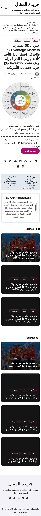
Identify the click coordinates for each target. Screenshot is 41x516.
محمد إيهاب (30, 322)
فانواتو (17, 40)
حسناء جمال (30, 258)
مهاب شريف (30, 290)
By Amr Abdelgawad (26, 74)
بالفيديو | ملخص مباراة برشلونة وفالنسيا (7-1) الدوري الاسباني (22, 460)
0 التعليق (34, 78)
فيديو (24, 247)
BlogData (35, 509)
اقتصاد (27, 40)
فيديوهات (15, 247)
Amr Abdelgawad (20, 197)
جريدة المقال (27, 4)
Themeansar (22, 512)
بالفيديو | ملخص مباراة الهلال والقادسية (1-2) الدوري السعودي (21, 364)
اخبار (35, 40)
